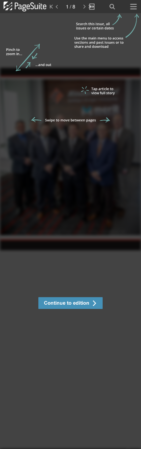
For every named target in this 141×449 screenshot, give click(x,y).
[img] (70, 231)
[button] (70, 303)
